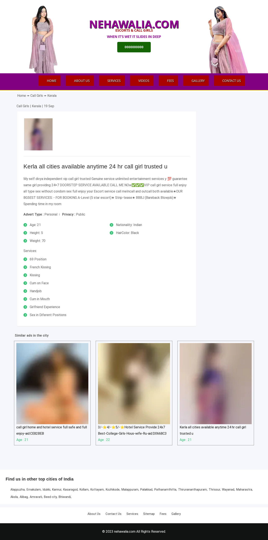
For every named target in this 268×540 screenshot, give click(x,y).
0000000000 (134, 47)
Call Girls (37, 96)
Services (114, 81)
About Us (82, 81)
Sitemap (149, 514)
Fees (170, 81)
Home (51, 81)
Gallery (198, 81)
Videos (143, 81)
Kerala (52, 96)
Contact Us (231, 81)
